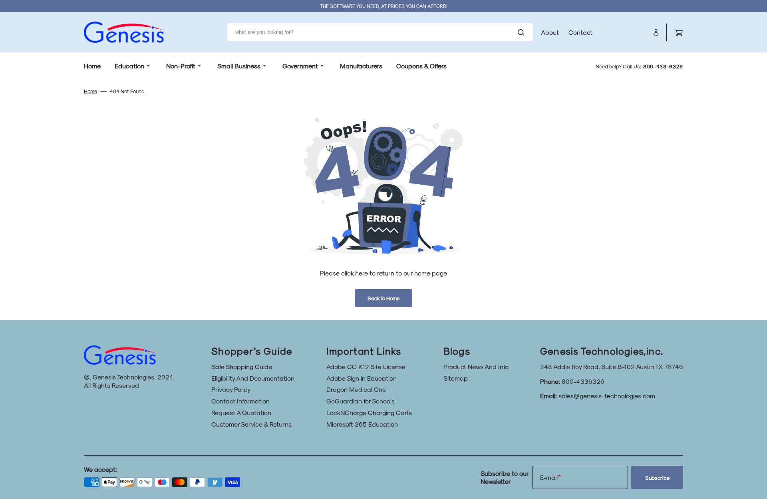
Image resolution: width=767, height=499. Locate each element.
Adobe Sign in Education (361, 378)
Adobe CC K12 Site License (365, 366)
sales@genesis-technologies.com (606, 395)
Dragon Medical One (356, 389)
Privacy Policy (230, 389)
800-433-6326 (663, 66)
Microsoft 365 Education (362, 424)
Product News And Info (476, 366)
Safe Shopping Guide (241, 366)
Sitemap (455, 378)
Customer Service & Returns (251, 424)
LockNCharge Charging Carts (369, 412)
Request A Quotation (241, 412)
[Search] (522, 32)
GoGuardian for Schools (360, 401)
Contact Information (240, 401)
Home (90, 91)
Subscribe (657, 478)
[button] (656, 32)
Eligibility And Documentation (252, 378)
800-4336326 (583, 381)
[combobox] (380, 32)
